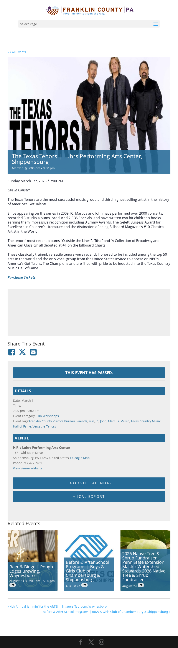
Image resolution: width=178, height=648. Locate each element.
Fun (91, 421)
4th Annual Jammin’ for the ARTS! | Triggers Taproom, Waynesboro (57, 606)
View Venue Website (27, 468)
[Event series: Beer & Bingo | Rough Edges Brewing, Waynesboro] (12, 585)
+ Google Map (80, 458)
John (103, 421)
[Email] (33, 352)
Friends (81, 421)
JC (97, 421)
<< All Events (17, 52)
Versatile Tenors (44, 426)
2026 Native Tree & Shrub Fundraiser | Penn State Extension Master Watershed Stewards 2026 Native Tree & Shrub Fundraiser (143, 566)
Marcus (113, 421)
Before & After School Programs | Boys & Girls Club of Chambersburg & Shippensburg (87, 570)
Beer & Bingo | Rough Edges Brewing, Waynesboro (31, 571)
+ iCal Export (89, 496)
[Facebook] (12, 352)
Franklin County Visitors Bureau (52, 421)
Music (124, 421)
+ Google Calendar (89, 483)
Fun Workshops (47, 416)
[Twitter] (22, 352)
